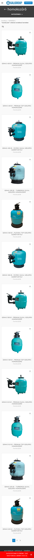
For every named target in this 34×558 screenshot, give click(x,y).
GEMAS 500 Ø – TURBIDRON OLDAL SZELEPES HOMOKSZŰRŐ (17, 191)
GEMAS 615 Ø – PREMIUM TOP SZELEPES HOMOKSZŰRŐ (17, 445)
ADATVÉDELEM (8, 551)
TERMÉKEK (11, 21)
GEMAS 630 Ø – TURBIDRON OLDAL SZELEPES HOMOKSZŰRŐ (17, 487)
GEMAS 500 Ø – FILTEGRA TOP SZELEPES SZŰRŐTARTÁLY (17, 234)
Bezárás (31, 554)
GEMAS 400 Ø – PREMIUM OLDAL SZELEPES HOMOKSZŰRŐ (17, 64)
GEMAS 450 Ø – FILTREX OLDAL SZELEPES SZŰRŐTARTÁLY (17, 149)
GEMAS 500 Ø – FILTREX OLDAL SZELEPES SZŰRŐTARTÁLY (17, 276)
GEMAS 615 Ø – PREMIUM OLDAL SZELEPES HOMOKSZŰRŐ (17, 403)
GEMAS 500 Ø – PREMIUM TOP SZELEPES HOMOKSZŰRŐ (17, 361)
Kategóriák (16, 14)
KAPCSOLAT (18, 551)
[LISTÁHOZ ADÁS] (30, 32)
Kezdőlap (4, 21)
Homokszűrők (17, 67)
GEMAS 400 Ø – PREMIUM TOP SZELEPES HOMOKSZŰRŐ (17, 107)
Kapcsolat (28, 3)
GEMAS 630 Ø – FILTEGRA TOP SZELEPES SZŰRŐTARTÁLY (17, 530)
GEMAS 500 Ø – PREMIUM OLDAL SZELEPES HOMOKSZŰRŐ (17, 318)
